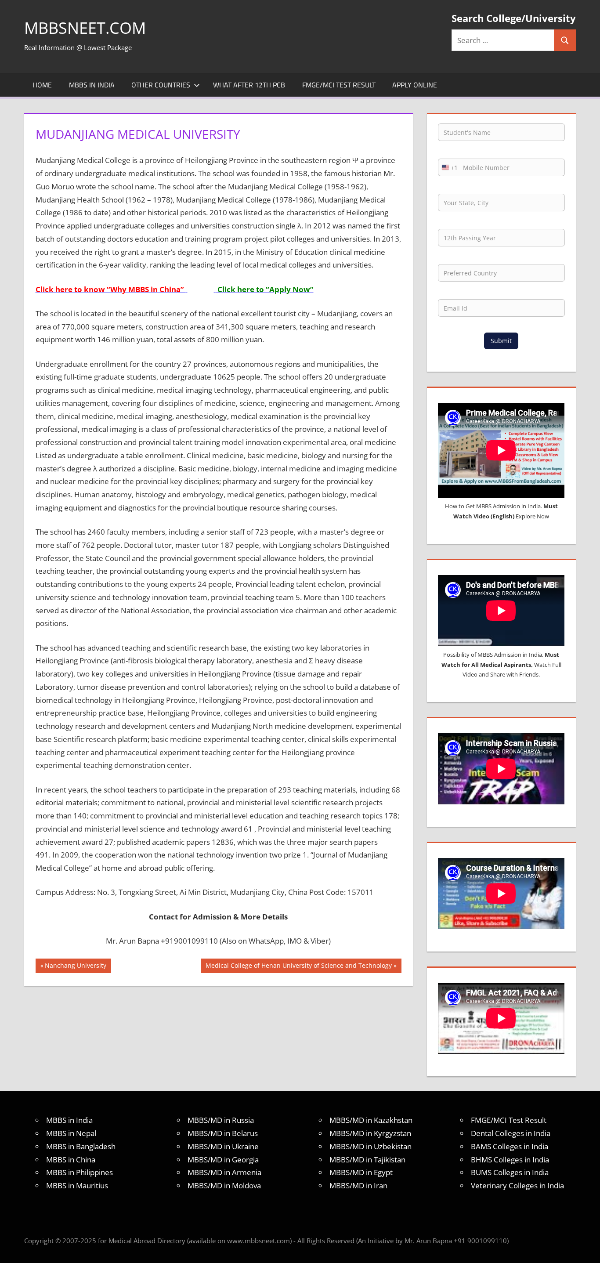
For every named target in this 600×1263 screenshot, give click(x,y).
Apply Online (414, 85)
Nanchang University (75, 967)
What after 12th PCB (249, 85)
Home (42, 85)
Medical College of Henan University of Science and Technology (298, 967)
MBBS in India (92, 85)
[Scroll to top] (585, 1248)
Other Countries (160, 85)
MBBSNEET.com (85, 28)
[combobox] (448, 167)
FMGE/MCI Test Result (339, 85)
